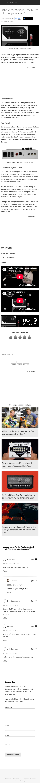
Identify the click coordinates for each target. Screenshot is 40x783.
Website (8, 745)
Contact (32, 779)
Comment (9, 707)
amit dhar (10, 649)
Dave (9, 559)
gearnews (12, 2)
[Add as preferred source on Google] (28, 18)
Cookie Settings (20, 781)
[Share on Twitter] (34, 354)
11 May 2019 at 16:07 (10, 605)
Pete (9, 626)
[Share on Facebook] (27, 354)
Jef (12, 18)
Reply (5, 571)
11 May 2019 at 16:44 (10, 630)
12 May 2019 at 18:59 (10, 653)
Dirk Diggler (11, 601)
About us (8, 779)
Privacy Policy (17, 779)
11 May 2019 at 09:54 (15, 585)
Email (7, 735)
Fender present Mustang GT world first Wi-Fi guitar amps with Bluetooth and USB (19, 530)
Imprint (26, 779)
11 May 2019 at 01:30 (10, 563)
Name (7, 725)
